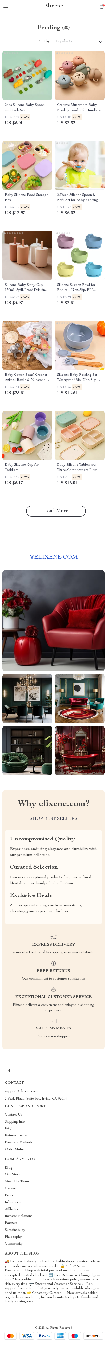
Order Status (15, 1149)
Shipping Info (15, 1122)
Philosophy (13, 1237)
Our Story (12, 1174)
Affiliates (11, 1209)
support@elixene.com (21, 1091)
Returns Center (16, 1135)
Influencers (13, 1202)
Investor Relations (18, 1216)
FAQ (8, 1128)
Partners (11, 1223)
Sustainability (15, 1230)
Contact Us (13, 1115)
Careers (11, 1188)
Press (9, 1195)
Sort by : (45, 41)
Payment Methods (19, 1142)
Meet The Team (17, 1181)
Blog (8, 1168)
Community (14, 1244)
